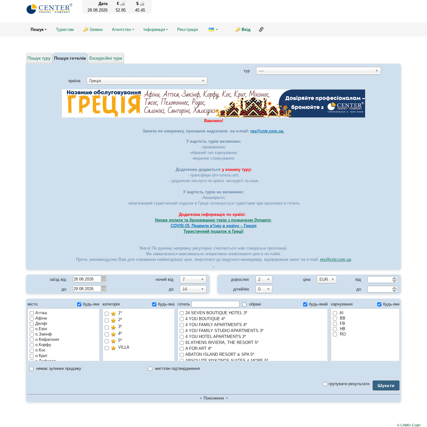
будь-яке (91, 304)
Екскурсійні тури (105, 58)
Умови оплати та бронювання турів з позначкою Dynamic (213, 220)
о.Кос (40, 350)
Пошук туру (39, 58)
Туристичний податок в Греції (213, 231)
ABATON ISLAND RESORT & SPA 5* (219, 354)
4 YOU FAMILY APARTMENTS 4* (216, 324)
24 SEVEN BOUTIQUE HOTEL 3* (216, 312)
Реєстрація (187, 29)
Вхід (246, 29)
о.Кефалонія (47, 339)
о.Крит (41, 355)
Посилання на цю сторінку (261, 29)
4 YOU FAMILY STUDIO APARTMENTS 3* (224, 330)
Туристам (65, 29)
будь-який (318, 304)
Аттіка (41, 312)
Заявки (96, 29)
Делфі (41, 323)
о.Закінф (43, 334)
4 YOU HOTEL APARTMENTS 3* (215, 336)
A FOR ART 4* (198, 348)
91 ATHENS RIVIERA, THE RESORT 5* (222, 342)
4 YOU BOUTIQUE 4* (205, 318)
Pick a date (103, 278)
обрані (254, 304)
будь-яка (166, 304)
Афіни (41, 318)
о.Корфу (43, 344)
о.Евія (41, 328)
